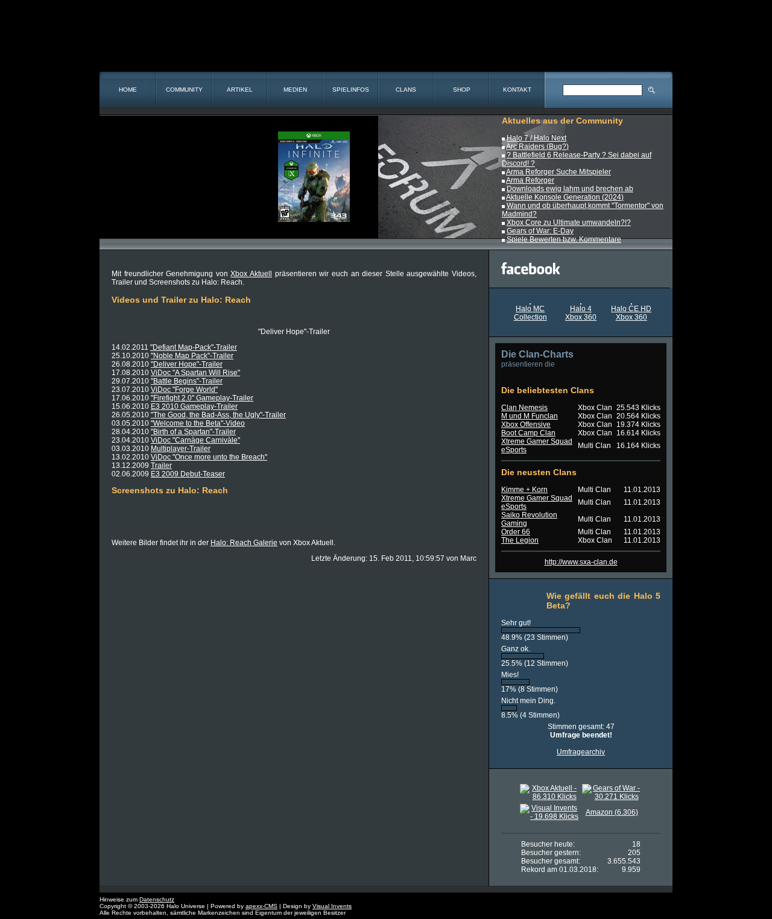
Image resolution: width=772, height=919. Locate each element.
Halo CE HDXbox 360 (631, 313)
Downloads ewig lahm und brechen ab (570, 189)
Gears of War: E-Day (540, 231)
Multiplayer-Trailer (180, 448)
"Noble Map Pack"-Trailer (192, 356)
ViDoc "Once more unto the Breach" (209, 457)
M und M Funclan (529, 416)
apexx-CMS (261, 906)
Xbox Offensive (526, 424)
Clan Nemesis (524, 407)
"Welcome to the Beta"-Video (198, 423)
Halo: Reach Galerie (243, 542)
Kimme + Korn (524, 489)
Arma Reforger (530, 180)
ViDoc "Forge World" (184, 389)
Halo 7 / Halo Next (536, 138)
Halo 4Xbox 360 (580, 313)
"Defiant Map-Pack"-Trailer (193, 347)
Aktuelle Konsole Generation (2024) (565, 197)
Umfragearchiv (581, 752)
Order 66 (515, 532)
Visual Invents (332, 906)
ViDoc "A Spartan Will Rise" (195, 372)
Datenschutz (156, 899)
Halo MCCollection (530, 313)
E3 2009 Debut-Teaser (188, 474)
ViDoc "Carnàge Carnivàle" (195, 440)
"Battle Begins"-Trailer (187, 381)
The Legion (520, 540)
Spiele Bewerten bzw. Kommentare (564, 239)
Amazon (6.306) (612, 812)
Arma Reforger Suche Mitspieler (558, 172)
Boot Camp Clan (528, 433)
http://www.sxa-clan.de (581, 562)
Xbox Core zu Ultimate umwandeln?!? (569, 222)
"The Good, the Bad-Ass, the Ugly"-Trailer (218, 415)
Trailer (161, 465)
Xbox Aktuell (251, 274)
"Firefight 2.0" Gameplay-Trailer (202, 398)
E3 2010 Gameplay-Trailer (194, 406)
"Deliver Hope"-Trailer (187, 364)
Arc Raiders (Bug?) (537, 146)
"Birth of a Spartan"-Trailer (193, 432)
